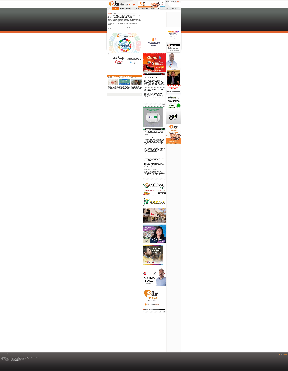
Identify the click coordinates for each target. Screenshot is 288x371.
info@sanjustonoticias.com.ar (23, 358)
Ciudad (115, 8)
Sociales (167, 8)
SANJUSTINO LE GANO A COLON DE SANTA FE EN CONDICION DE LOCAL (153, 133)
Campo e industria (18, 353)
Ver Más (163, 104)
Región (122, 8)
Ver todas (163, 311)
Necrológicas (144, 8)
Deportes (153, 8)
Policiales (128, 8)
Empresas (174, 8)
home (109, 8)
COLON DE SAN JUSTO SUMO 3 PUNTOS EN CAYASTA (153, 76)
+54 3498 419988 (17, 360)
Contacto (172, 3)
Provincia (136, 8)
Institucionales (41, 353)
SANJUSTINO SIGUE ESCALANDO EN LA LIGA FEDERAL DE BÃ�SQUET (154, 159)
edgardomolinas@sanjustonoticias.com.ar (32, 357)
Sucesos (160, 8)
